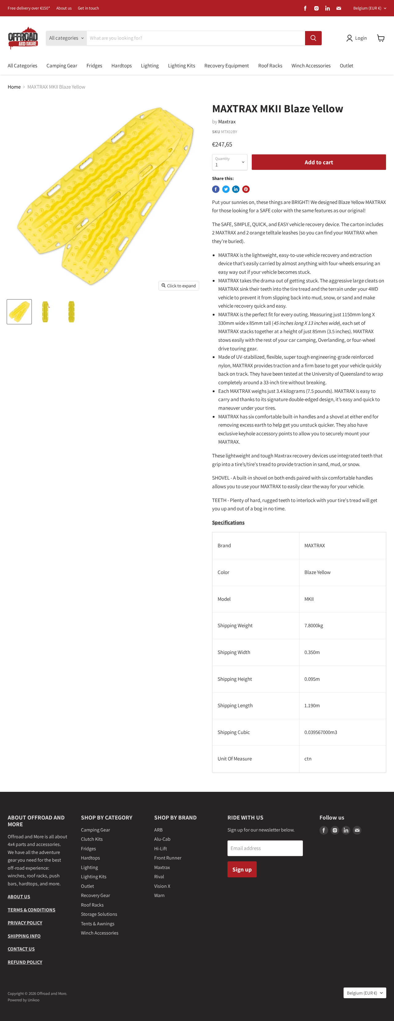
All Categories (22, 65)
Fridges (94, 65)
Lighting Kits (181, 65)
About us (64, 8)
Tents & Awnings (98, 923)
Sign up (242, 869)
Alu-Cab (162, 839)
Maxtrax (226, 121)
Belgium (367, 8)
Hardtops (121, 65)
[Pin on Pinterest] (246, 189)
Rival (159, 876)
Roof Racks (270, 65)
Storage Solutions (99, 914)
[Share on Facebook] (215, 189)
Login (361, 38)
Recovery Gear (95, 895)
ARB (158, 830)
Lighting (150, 65)
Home (14, 87)
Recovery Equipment (226, 65)
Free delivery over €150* (29, 8)
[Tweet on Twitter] (226, 189)
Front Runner (167, 858)
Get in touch (88, 8)
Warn (159, 895)
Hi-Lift (160, 848)
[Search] (313, 38)
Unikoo (33, 1000)
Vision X (162, 886)
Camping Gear (61, 65)
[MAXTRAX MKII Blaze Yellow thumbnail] (19, 312)
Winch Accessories (311, 65)
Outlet (346, 65)
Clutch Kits (92, 839)
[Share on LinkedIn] (235, 189)
